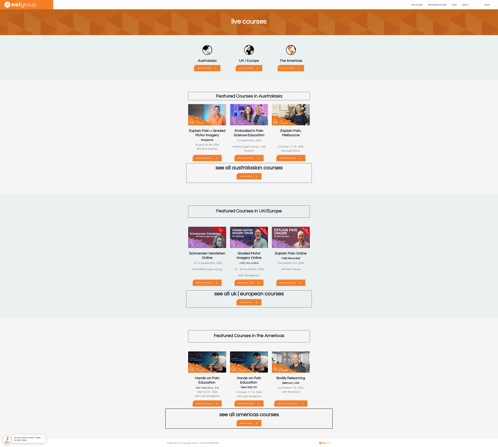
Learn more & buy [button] (204, 403)
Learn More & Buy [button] (246, 158)
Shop (454, 4)
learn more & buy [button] (204, 158)
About (465, 4)
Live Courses (417, 4)
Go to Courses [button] (204, 68)
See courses (246, 176)
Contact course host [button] (288, 403)
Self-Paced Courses (437, 4)
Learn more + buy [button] (204, 283)
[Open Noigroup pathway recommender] (7, 440)
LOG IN (487, 4)
